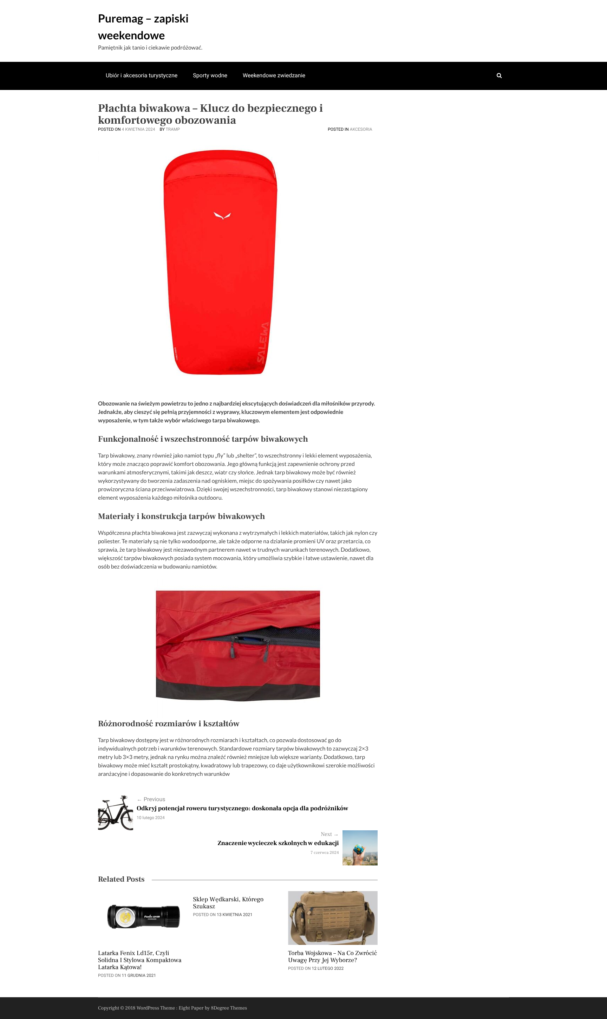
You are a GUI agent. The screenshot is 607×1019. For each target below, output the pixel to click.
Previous (151, 799)
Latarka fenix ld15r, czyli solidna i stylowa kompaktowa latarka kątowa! (140, 960)
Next (330, 834)
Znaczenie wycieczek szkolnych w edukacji (278, 843)
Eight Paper (192, 1008)
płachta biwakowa (154, 533)
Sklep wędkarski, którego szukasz (228, 903)
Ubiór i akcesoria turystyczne (141, 75)
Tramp (173, 129)
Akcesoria (361, 129)
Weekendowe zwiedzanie (274, 75)
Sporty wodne (210, 75)
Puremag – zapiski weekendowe (143, 26)
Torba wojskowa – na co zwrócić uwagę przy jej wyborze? (332, 957)
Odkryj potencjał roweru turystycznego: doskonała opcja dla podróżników (242, 809)
